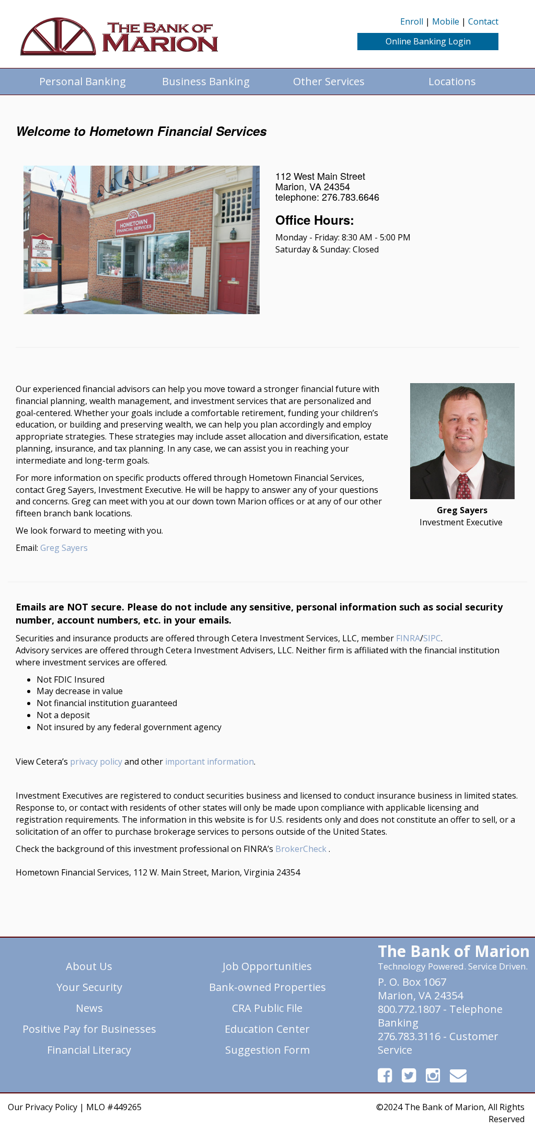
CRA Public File (267, 1008)
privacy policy (96, 761)
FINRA (408, 638)
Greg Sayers (64, 548)
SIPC (432, 638)
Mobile (445, 21)
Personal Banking (82, 81)
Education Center (267, 1029)
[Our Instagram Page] (434, 1078)
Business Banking (206, 81)
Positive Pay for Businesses (89, 1029)
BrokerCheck (301, 849)
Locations (452, 81)
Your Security (89, 987)
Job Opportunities (267, 966)
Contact (483, 21)
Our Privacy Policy (42, 1107)
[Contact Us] (458, 1078)
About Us (89, 966)
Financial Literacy (89, 1050)
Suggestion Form (267, 1050)
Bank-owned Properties (267, 987)
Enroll (411, 21)
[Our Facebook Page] (386, 1078)
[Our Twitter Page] (410, 1078)
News (89, 1008)
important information (209, 761)
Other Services (329, 81)
